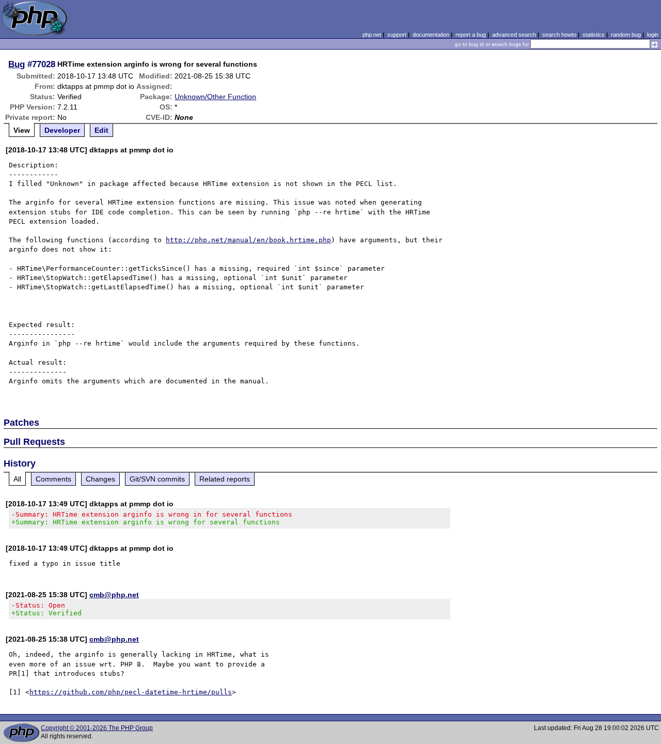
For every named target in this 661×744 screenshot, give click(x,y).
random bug (626, 35)
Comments (53, 479)
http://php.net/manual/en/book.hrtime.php (248, 240)
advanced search (514, 35)
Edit (101, 130)
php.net (372, 35)
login (652, 35)
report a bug (470, 35)
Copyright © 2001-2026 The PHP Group (97, 728)
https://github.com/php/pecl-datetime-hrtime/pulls (130, 692)
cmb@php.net (114, 595)
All (17, 479)
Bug (16, 64)
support (396, 35)
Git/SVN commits (157, 479)
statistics (594, 35)
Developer (62, 130)
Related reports (224, 479)
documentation (431, 35)
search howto (559, 35)
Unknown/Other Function (215, 96)
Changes (100, 479)
